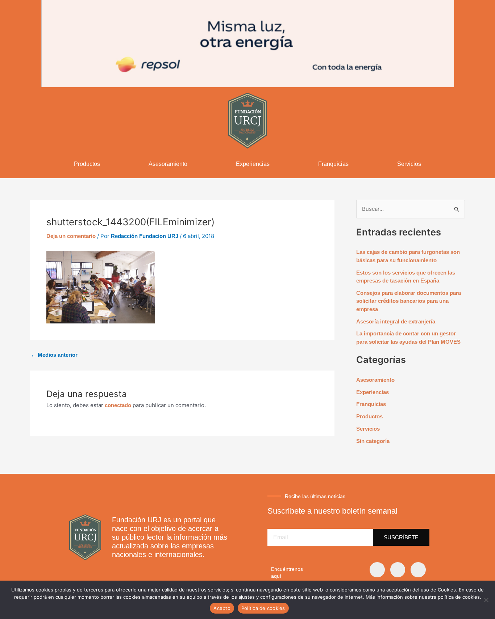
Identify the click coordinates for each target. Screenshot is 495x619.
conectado (118, 405)
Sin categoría (373, 441)
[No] (486, 599)
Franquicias (333, 164)
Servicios (409, 164)
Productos (87, 164)
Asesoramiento (168, 164)
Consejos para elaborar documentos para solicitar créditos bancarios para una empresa (408, 301)
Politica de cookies (263, 608)
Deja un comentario (71, 236)
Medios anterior (54, 354)
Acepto (221, 608)
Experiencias (253, 164)
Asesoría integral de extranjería (395, 321)
